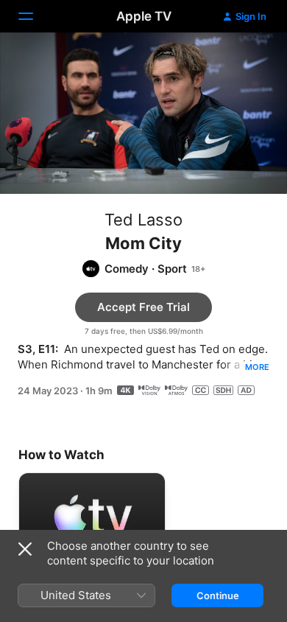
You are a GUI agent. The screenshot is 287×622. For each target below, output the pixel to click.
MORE (257, 367)
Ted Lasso (143, 219)
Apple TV (143, 16)
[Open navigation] (34, 16)
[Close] (25, 549)
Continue (217, 595)
